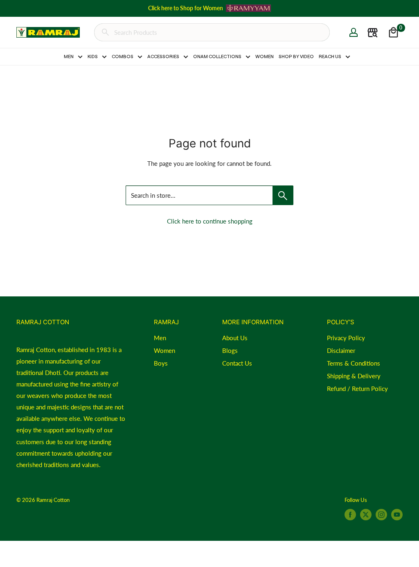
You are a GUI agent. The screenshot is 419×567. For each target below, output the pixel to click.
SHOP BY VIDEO (296, 56)
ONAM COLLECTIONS (217, 56)
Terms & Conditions (353, 363)
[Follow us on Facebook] (350, 514)
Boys (161, 363)
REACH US (330, 56)
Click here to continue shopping (209, 221)
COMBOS (122, 56)
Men (160, 337)
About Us (235, 337)
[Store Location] (372, 32)
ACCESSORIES (163, 56)
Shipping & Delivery (354, 376)
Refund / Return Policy (357, 388)
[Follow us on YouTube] (397, 514)
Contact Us (237, 363)
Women (164, 350)
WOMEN (264, 56)
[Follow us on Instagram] (381, 514)
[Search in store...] (283, 195)
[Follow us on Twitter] (366, 514)
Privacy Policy (346, 337)
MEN (69, 56)
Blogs (230, 350)
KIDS (93, 56)
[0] (393, 32)
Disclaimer (341, 350)
